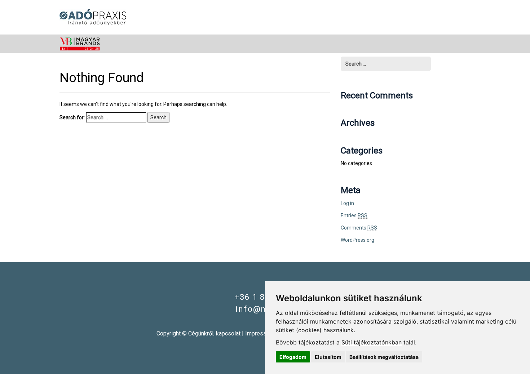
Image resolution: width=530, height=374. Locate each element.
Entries (354, 215)
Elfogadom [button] (292, 357)
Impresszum (261, 333)
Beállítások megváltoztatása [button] (384, 357)
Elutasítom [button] (328, 357)
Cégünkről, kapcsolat (214, 333)
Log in (347, 203)
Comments (359, 228)
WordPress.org (357, 240)
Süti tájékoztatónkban (371, 342)
